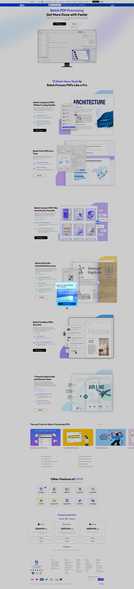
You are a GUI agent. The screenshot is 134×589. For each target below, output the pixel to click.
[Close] (67, 308)
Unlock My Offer (66, 303)
